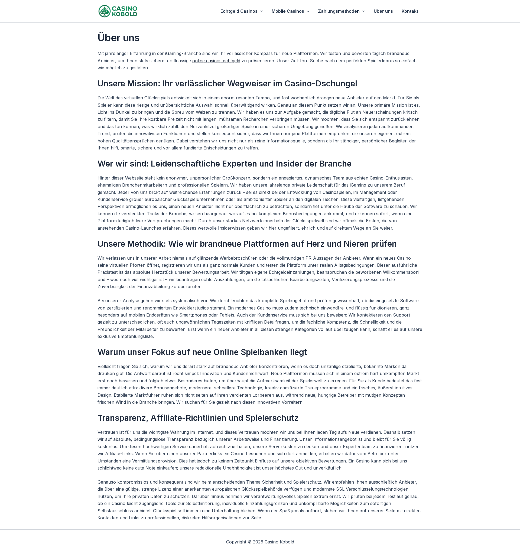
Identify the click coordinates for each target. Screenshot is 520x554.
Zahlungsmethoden (339, 11)
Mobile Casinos (288, 11)
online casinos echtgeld (216, 60)
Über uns (383, 11)
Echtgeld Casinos (239, 11)
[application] (260, 11)
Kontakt (410, 11)
